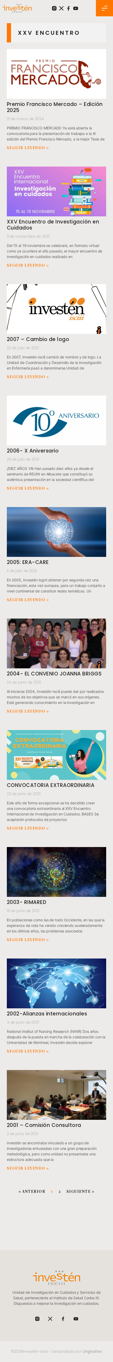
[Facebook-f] (68, 8)
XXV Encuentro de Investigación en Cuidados (53, 224)
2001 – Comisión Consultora (44, 1125)
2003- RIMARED (27, 902)
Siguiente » (80, 1191)
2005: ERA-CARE (28, 562)
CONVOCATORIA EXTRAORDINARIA (51, 785)
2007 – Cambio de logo (38, 339)
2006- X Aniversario (33, 450)
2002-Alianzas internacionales (47, 1013)
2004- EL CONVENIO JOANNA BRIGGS (54, 673)
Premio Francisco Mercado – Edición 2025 (55, 107)
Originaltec (92, 1351)
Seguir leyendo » (28, 147)
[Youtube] (75, 8)
